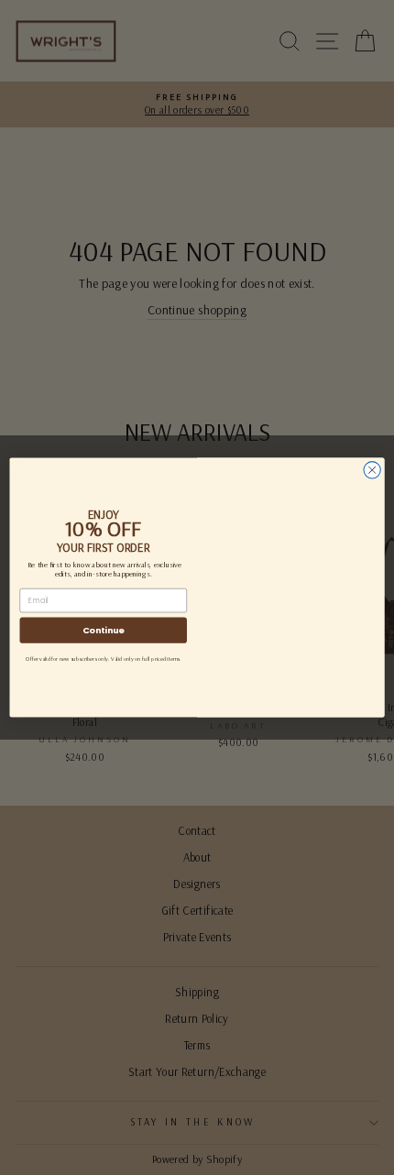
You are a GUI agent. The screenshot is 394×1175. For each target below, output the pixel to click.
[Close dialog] (372, 470)
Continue (103, 630)
